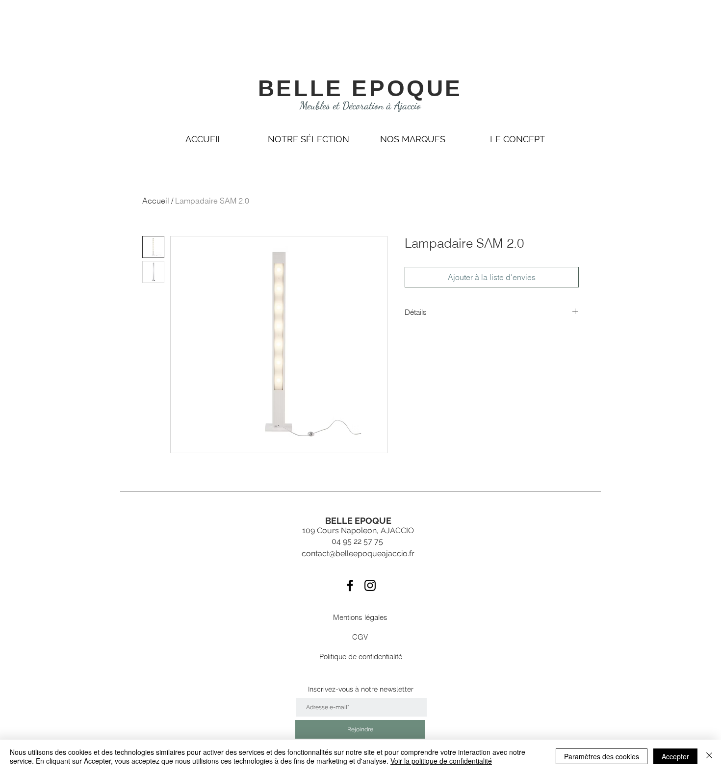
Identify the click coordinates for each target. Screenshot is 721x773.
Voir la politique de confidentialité (441, 761)
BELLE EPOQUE (360, 88)
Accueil (155, 201)
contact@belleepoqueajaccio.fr (358, 553)
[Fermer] (709, 756)
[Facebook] (350, 585)
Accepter (675, 756)
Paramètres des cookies (601, 756)
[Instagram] (370, 585)
